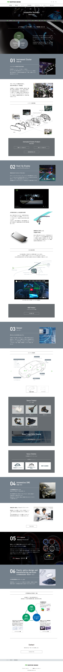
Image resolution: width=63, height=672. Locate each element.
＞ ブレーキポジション (17, 380)
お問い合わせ (52, 5)
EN (53, 1)
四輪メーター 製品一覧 (21, 147)
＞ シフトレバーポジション (38, 358)
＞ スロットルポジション (17, 367)
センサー (29, 20)
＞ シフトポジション (17, 365)
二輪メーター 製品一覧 (41, 147)
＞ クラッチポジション (17, 364)
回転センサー (31, 414)
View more (31, 526)
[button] (51, 371)
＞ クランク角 (16, 360)
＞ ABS (34, 379)
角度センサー (45, 414)
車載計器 (10, 20)
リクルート (45, 5)
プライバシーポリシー (25, 668)
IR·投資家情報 (29, 5)
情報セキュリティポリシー (37, 668)
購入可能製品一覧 (31, 439)
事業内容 (16, 5)
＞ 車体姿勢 (46, 362)
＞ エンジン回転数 (16, 363)
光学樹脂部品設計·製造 (50, 20)
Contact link (31, 651)
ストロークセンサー (18, 426)
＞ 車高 (46, 361)
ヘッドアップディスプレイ (20, 20)
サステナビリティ (37, 5)
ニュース (22, 5)
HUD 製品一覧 (31, 313)
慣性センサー (31, 426)
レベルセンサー (18, 414)
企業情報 (10, 5)
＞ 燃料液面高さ (42, 375)
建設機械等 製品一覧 (31, 151)
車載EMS (36, 20)
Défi (42, 20)
